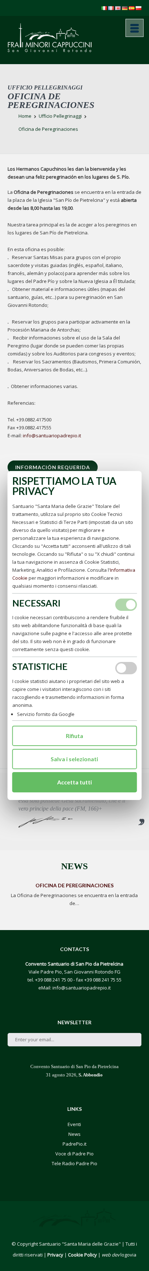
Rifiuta (74, 735)
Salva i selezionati (74, 758)
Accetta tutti (74, 782)
